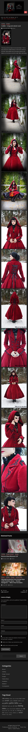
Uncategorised (5, 686)
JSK (14, 706)
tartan (14, 712)
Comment (3, 604)
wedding (10, 714)
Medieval (4, 683)
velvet (21, 712)
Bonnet (3, 577)
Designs (8, 23)
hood (9, 706)
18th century (5, 698)
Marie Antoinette (12, 708)
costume (15, 700)
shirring (19, 710)
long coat (7, 708)
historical (4, 706)
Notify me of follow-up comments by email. (12, 642)
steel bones (6, 712)
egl (3, 703)
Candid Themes (16, 728)
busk (20, 698)
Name (2, 620)
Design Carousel (10, 554)
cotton (19, 700)
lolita (4, 708)
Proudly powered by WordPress (9, 727)
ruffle (11, 710)
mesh (21, 708)
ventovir (13, 28)
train (17, 712)
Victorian (4, 714)
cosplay (11, 700)
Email (2, 625)
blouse (11, 698)
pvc (6, 710)
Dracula (22, 700)
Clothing (3, 23)
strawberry (10, 712)
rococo (9, 710)
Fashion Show (19, 577)
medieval (18, 708)
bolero (14, 698)
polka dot (3, 710)
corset (7, 700)
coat (3, 700)
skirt (3, 712)
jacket (11, 706)
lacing (20, 705)
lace (16, 706)
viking (7, 714)
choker (23, 698)
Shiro (16, 710)
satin (13, 710)
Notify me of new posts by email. (10, 645)
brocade (17, 698)
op (24, 708)
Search (21, 656)
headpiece (20, 703)
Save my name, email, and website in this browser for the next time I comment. (13, 638)
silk (22, 710)
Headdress (4, 681)
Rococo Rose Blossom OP (9, 556)
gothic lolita (13, 703)
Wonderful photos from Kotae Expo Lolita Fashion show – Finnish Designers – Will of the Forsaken (13, 581)
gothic (6, 703)
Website (3, 630)
